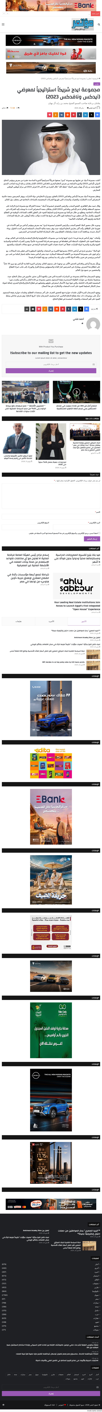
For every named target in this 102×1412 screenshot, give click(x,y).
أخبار (97, 1264)
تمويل (96, 1295)
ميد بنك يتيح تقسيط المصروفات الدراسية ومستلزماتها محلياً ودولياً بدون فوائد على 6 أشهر (77, 558)
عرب (97, 1314)
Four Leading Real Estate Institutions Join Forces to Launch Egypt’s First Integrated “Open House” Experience (77, 606)
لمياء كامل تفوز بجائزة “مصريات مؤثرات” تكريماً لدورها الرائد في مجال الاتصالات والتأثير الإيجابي (65, 644)
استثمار (96, 1276)
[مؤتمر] (83, 24)
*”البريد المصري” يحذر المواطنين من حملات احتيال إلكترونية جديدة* (75, 630)
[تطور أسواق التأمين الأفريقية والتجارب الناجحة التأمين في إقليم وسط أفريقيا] (17, 438)
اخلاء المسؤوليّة (49, 1405)
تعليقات (19, 621)
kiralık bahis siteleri (94, 1411)
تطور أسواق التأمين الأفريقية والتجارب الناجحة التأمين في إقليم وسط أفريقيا (18, 457)
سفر (97, 1299)
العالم (97, 1280)
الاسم (97, 512)
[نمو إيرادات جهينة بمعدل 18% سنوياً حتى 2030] (51, 441)
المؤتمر (61, 1405)
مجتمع (96, 1326)
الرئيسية (95, 78)
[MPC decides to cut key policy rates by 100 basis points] (93, 665)
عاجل (97, 1311)
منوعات (96, 1330)
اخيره (97, 1272)
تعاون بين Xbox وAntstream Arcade (87, 637)
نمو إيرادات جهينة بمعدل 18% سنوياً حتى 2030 (52, 463)
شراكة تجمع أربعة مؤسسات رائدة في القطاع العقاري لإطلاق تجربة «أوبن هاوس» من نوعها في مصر (28, 578)
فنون (97, 1322)
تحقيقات (96, 1284)
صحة (97, 1307)
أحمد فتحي (92, 108)
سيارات (96, 1303)
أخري (97, 1268)
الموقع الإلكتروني (43, 523)
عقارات (96, 1318)
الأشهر (83, 621)
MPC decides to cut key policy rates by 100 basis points (63, 662)
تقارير (89, 78)
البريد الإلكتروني (94, 523)
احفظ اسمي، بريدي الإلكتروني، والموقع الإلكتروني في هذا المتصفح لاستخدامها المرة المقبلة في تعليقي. (63, 533)
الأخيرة (51, 621)
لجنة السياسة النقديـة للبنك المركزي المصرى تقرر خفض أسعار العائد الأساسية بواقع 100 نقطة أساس (47, 651)
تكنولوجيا (95, 1291)
